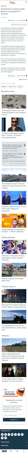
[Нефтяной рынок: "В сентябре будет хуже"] (14, 270)
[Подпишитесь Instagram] (18, 434)
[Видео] (17, 451)
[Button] (11, 20)
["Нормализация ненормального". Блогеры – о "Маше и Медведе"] (14, 221)
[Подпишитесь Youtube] (12, 434)
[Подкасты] (2, 438)
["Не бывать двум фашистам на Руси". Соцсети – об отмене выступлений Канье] (14, 124)
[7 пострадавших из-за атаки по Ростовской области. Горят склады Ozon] (14, 317)
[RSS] (22, 434)
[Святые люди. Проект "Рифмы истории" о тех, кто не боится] (14, 370)
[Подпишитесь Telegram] (15, 434)
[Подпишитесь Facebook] (5, 434)
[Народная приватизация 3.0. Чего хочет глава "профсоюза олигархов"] (14, 198)
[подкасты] (11, 451)
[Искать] (24, 451)
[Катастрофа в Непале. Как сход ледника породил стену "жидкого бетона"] (14, 102)
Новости (3, 6)
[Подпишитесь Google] (2, 434)
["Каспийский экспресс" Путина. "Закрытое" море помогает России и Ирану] (14, 175)
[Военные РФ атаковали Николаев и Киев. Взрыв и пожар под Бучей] (14, 296)
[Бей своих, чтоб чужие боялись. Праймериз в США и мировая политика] (14, 247)
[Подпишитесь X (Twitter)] (9, 434)
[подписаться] (5, 438)
